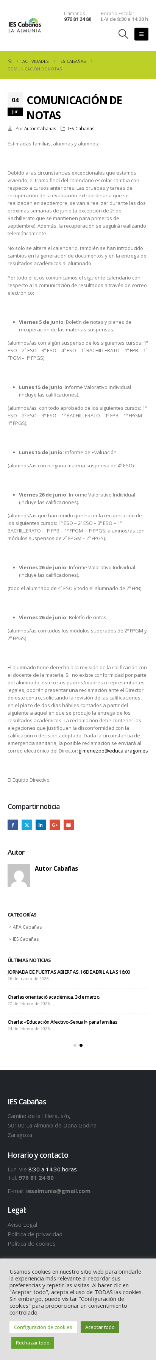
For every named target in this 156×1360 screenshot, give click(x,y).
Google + (55, 825)
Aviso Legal (22, 1224)
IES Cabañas (81, 128)
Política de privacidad (35, 1234)
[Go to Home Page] (10, 61)
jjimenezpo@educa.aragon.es (113, 750)
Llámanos (74, 13)
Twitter (27, 825)
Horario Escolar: (118, 13)
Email (69, 825)
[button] (123, 34)
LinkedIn (41, 825)
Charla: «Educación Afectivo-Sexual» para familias (62, 1021)
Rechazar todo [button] (33, 1342)
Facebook (13, 825)
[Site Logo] (25, 25)
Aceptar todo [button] (100, 1327)
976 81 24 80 (77, 19)
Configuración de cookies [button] (43, 1327)
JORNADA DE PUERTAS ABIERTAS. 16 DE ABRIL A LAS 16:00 (68, 971)
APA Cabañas (27, 927)
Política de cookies (32, 1243)
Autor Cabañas (40, 128)
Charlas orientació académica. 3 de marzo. (54, 996)
